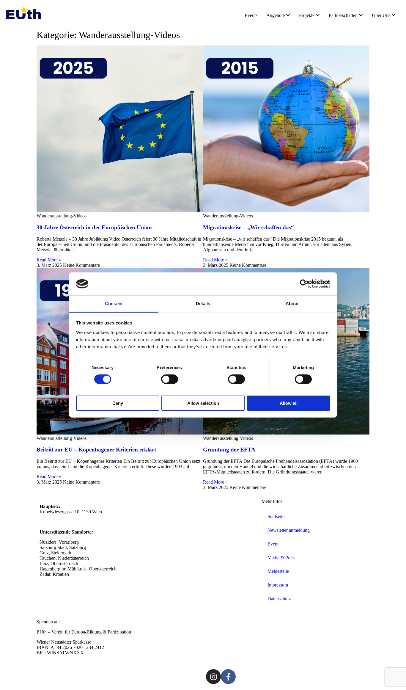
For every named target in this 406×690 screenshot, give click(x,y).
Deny (117, 403)
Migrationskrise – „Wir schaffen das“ (248, 227)
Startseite (275, 516)
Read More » (49, 259)
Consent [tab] (114, 303)
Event (272, 543)
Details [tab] (203, 303)
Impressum (277, 584)
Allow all (289, 403)
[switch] (169, 379)
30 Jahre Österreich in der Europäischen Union (94, 227)
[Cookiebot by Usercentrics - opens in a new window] (304, 283)
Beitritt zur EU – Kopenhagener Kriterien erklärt (96, 449)
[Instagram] (213, 676)
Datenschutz (279, 598)
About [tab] (292, 303)
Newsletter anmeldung (288, 530)
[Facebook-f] (228, 676)
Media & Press (281, 557)
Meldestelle (278, 571)
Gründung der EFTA (229, 449)
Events (251, 15)
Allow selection (203, 403)
